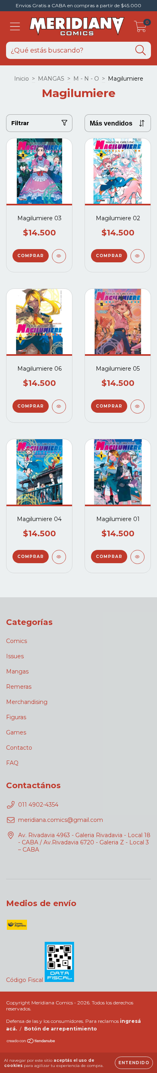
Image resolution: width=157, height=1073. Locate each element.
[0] (140, 28)
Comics (16, 641)
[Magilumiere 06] (59, 407)
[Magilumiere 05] (137, 407)
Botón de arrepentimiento (60, 1029)
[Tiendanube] (31, 1042)
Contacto (19, 747)
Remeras (18, 686)
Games (16, 732)
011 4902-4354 (38, 804)
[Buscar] (140, 50)
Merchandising (27, 702)
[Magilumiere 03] (59, 256)
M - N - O (86, 78)
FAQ (12, 763)
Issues (15, 656)
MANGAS (51, 78)
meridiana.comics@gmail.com (60, 820)
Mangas (17, 671)
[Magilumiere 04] (59, 557)
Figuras (16, 717)
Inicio (21, 78)
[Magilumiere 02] (137, 256)
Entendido (133, 1062)
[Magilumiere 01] (137, 557)
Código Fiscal (25, 980)
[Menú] (15, 27)
